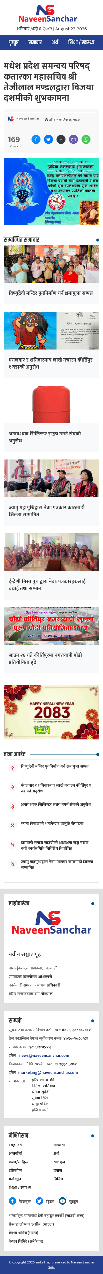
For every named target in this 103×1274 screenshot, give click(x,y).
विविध (58, 1179)
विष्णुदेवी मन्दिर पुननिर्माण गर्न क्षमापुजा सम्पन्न (51, 293)
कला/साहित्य (18, 1162)
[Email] (61, 139)
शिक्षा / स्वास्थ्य (81, 42)
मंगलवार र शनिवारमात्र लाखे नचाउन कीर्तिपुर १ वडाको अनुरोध (50, 363)
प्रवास (58, 1170)
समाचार (35, 42)
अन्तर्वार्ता (15, 1153)
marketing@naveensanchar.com (48, 1072)
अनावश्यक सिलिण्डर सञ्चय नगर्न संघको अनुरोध (45, 437)
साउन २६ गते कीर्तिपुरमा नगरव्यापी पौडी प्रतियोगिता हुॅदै (45, 659)
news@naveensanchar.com (44, 1055)
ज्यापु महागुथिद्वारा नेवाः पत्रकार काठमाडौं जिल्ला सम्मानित (46, 511)
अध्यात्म (59, 1145)
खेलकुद (59, 1162)
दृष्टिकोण (15, 1170)
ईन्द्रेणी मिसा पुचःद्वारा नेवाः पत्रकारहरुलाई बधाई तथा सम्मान (47, 585)
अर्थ (55, 42)
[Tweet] (48, 139)
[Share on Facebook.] (36, 139)
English (15, 1145)
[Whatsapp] (86, 139)
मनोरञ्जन (15, 1179)
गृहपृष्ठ (13, 42)
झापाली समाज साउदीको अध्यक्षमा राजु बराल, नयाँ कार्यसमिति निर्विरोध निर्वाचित (55, 845)
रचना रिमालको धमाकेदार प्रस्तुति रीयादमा (52, 823)
